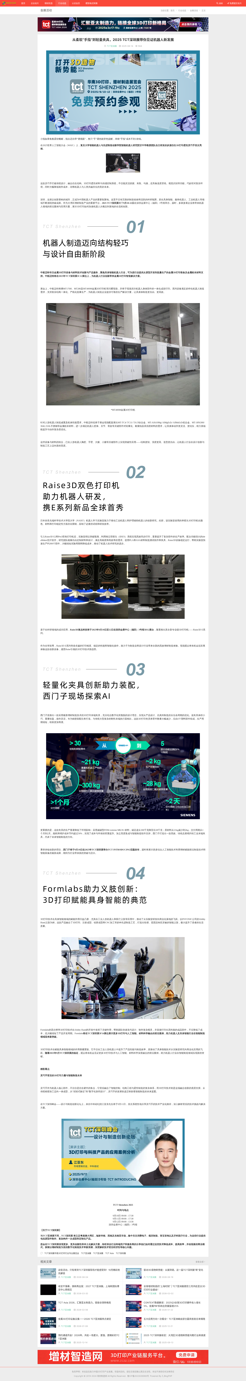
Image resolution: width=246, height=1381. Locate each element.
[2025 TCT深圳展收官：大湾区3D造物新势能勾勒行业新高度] (134, 1338)
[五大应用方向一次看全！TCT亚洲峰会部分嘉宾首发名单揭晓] (134, 1322)
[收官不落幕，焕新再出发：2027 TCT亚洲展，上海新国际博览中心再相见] (48, 1289)
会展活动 (194, 10)
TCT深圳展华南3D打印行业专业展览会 (61, 1253)
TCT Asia (109, 1253)
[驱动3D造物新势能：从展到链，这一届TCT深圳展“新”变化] (134, 1273)
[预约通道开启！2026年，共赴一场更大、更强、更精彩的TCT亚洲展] (48, 1338)
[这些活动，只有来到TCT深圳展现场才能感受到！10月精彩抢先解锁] (48, 1273)
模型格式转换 (92, 3)
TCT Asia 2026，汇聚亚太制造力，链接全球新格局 (84, 1302)
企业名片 (35, 3)
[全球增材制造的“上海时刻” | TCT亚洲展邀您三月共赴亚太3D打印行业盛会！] (134, 1289)
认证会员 (76, 3)
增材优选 (49, 3)
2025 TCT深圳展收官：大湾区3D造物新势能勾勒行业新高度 (175, 1335)
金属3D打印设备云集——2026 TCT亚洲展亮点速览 (84, 1318)
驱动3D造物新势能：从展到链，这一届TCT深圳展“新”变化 (173, 1269)
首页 (23, 3)
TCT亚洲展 (112, 46)
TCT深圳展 (121, 1253)
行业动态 (62, 3)
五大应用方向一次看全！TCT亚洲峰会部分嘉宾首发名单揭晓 (174, 1318)
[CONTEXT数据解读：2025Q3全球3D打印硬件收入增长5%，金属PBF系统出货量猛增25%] (134, 1306)
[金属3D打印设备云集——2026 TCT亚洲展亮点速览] (48, 1322)
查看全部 (201, 1262)
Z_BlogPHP (167, 1376)
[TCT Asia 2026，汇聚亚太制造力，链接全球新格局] (48, 1306)
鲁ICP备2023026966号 (137, 1376)
